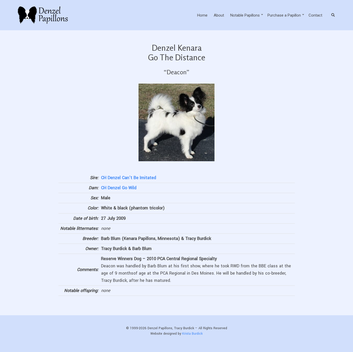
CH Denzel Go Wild (118, 188)
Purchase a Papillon (284, 15)
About (219, 15)
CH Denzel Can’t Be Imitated (128, 178)
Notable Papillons (245, 15)
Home (202, 15)
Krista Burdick (192, 333)
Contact (315, 15)
